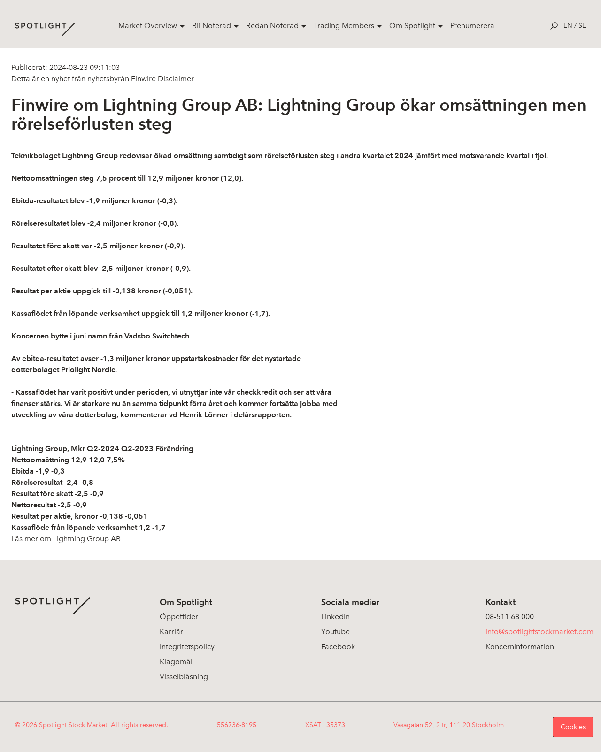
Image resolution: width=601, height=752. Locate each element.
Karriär (171, 631)
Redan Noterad (272, 25)
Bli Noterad (211, 25)
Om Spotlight (412, 25)
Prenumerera (472, 25)
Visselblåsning (184, 676)
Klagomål (176, 661)
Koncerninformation (519, 646)
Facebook (338, 646)
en (567, 26)
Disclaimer (175, 78)
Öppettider (179, 616)
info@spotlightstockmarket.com (539, 631)
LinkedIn (335, 616)
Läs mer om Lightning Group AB (66, 538)
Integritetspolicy (187, 646)
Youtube (335, 631)
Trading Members (344, 25)
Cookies (573, 727)
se (582, 26)
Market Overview (147, 25)
